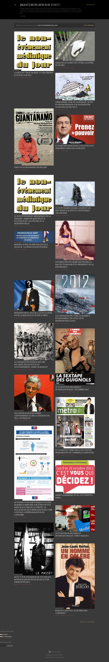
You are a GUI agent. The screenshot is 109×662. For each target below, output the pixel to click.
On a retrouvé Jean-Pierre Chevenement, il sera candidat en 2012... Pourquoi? (31, 415)
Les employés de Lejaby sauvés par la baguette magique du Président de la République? (74, 264)
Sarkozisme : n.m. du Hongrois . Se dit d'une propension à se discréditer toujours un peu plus (74, 104)
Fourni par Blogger (55, 651)
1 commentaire (64, 269)
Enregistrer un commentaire (26, 77)
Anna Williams (59, 654)
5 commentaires (64, 323)
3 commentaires (64, 109)
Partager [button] (16, 77)
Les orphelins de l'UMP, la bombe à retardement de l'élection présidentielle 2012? (72, 318)
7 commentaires (64, 150)
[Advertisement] (34, 93)
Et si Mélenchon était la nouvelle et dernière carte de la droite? (74, 146)
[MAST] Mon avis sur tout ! (40, 5)
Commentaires (7, 636)
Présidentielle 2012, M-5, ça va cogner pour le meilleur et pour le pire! (33, 314)
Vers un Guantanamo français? (30, 167)
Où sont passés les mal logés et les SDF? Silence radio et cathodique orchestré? (73, 210)
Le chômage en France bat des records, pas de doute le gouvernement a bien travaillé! (30, 364)
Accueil (23, 16)
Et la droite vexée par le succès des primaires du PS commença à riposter (74, 451)
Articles (5, 634)
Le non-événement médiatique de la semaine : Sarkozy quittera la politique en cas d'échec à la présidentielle (32, 220)
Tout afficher (88, 25)
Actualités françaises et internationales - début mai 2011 (72, 534)
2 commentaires (23, 169)
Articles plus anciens (87, 622)
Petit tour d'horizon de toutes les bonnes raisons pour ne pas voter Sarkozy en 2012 (32, 579)
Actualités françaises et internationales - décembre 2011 (72, 388)
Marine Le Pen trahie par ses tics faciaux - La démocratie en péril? (31, 245)
